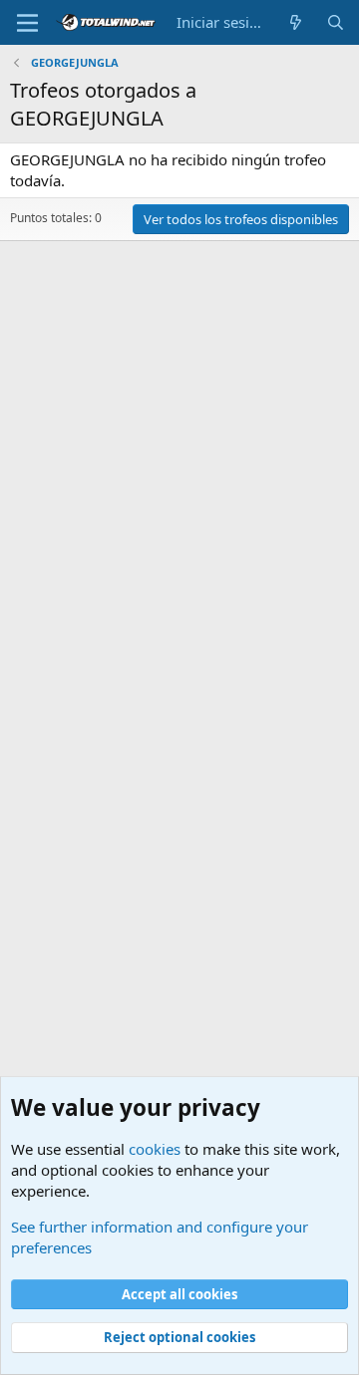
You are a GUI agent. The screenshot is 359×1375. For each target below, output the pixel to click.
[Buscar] (335, 22)
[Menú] (27, 23)
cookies (154, 1149)
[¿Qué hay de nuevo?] (295, 22)
